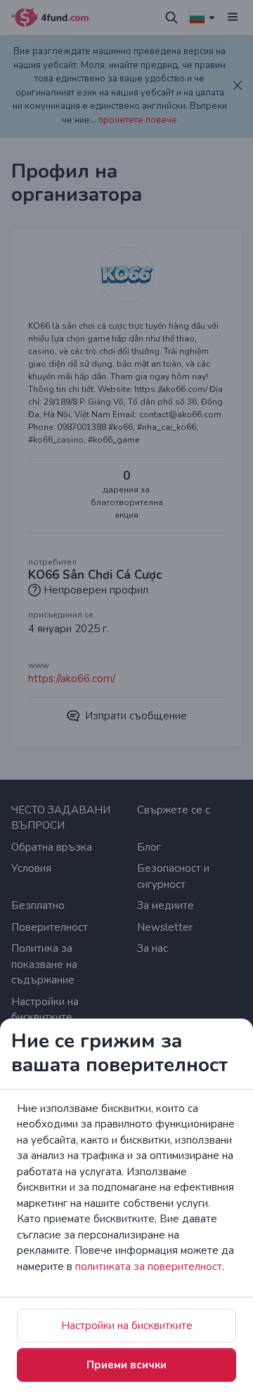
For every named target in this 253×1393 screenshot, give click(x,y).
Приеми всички (126, 1365)
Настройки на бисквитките (127, 1326)
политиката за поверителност (148, 1267)
